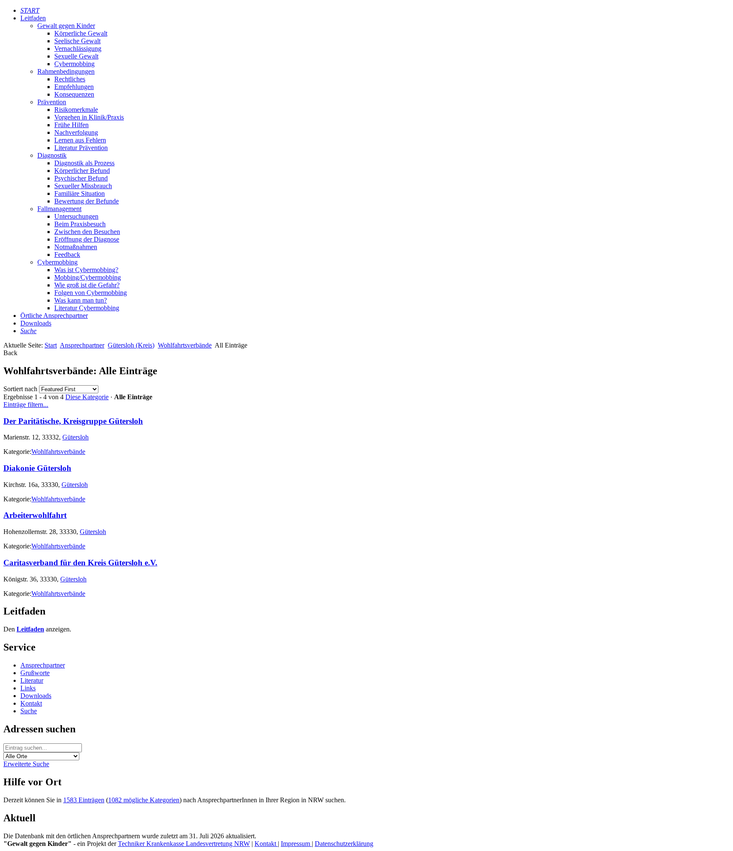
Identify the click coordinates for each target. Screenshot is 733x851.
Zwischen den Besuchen (87, 231)
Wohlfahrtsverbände (185, 345)
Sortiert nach (20, 388)
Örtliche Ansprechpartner (54, 315)
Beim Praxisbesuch (80, 224)
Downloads (35, 323)
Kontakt (31, 703)
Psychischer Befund (81, 178)
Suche (28, 711)
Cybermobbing (74, 63)
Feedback (67, 254)
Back (10, 352)
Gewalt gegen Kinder (66, 25)
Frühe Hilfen (71, 124)
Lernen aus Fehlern (80, 140)
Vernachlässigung (77, 48)
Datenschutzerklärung (344, 843)
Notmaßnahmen (75, 246)
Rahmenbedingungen (66, 71)
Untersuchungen (76, 216)
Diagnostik (52, 155)
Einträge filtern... (25, 404)
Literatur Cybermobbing (86, 307)
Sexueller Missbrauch (83, 185)
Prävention (51, 102)
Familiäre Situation (79, 193)
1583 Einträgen (83, 800)
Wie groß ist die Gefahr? (87, 285)
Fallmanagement (59, 208)
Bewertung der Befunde (86, 201)
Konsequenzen (74, 94)
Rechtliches (69, 79)
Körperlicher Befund (82, 170)
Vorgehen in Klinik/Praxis (89, 117)
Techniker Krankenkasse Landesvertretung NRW (184, 843)
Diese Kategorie (87, 396)
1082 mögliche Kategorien (143, 800)
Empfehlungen (74, 86)
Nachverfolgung (76, 132)
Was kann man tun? (80, 300)
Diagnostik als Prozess (84, 163)
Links (28, 688)
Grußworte (35, 672)
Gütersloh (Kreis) (131, 345)
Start (51, 345)
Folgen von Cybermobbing (90, 292)
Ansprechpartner (82, 345)
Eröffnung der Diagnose (86, 239)
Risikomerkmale (76, 109)
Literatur (31, 680)
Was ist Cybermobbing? (86, 269)
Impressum (296, 843)
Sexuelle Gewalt (76, 56)
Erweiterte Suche (26, 764)
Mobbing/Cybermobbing (87, 277)
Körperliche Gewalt (80, 33)
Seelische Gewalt (77, 40)
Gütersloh (75, 437)
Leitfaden (33, 18)
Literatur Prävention (81, 147)
